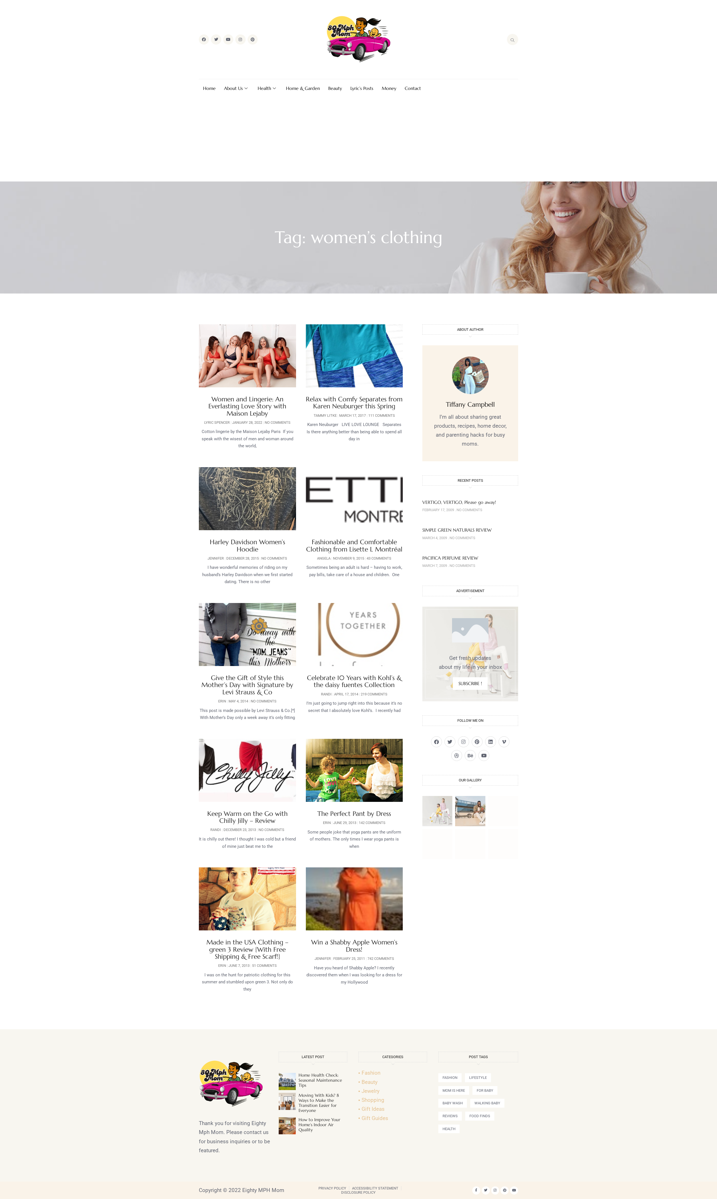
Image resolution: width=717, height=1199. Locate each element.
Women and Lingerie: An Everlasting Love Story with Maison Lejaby (247, 406)
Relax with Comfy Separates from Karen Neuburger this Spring (354, 402)
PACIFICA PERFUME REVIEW (450, 558)
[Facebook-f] (476, 1190)
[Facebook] (204, 39)
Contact (413, 88)
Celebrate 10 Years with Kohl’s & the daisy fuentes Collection (354, 681)
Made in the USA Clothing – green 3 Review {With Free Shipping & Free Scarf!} (247, 949)
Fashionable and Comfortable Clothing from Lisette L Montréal (354, 545)
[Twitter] (216, 39)
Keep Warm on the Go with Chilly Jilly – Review (247, 817)
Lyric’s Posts (361, 88)
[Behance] (470, 755)
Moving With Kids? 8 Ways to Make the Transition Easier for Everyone (319, 1103)
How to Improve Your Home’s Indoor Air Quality (319, 1124)
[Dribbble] (456, 755)
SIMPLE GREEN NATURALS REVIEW (457, 530)
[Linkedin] (490, 741)
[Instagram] (240, 39)
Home (209, 88)
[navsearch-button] (512, 39)
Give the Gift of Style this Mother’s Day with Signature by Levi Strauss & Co (247, 685)
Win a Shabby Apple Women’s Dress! (354, 945)
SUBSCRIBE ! (470, 683)
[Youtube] (228, 39)
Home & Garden (303, 88)
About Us (233, 88)
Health (264, 88)
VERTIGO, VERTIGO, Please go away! (459, 502)
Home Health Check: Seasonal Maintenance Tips (320, 1080)
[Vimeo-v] (504, 741)
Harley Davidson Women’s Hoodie (247, 545)
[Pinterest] (253, 39)
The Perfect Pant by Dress (354, 814)
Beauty (335, 88)
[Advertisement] (358, 139)
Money (389, 88)
